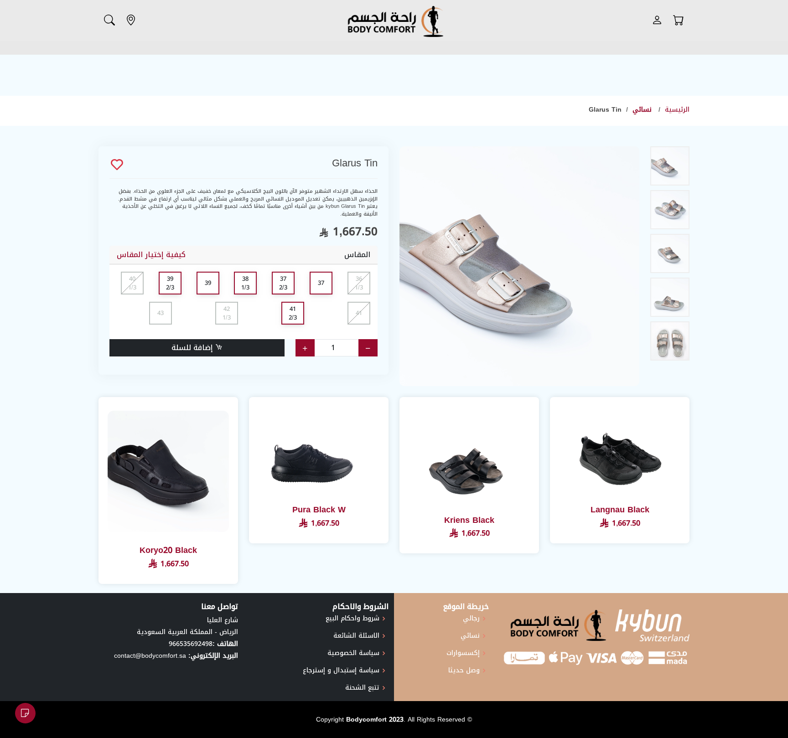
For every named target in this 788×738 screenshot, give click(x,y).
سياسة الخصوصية (353, 653)
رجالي (471, 618)
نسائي (643, 109)
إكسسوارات (463, 653)
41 (359, 313)
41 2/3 (293, 313)
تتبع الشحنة (362, 688)
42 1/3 (227, 313)
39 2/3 (170, 283)
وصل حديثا (464, 670)
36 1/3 (359, 283)
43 (160, 313)
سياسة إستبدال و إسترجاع (341, 670)
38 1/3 (245, 283)
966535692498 (191, 644)
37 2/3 (283, 283)
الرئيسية (677, 109)
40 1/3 (132, 283)
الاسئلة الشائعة (356, 636)
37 (321, 283)
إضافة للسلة (193, 348)
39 (208, 283)
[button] (679, 20)
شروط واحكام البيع (352, 618)
